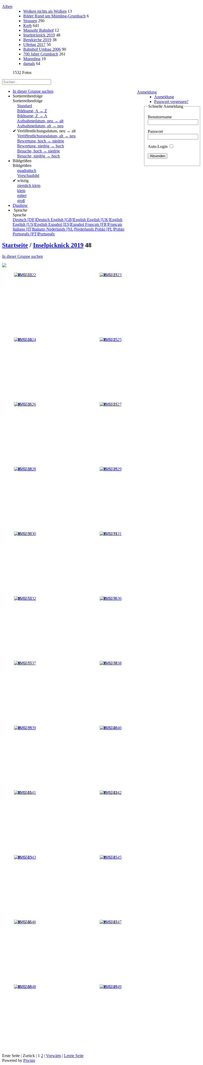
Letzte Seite (74, 1055)
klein (21, 190)
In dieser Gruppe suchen (22, 256)
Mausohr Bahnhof (38, 30)
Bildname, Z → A (32, 116)
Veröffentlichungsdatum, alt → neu (46, 136)
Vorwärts (53, 1055)
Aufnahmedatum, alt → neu (40, 126)
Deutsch (32, 219)
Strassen (30, 20)
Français (103, 224)
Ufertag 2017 (34, 44)
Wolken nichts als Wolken (45, 11)
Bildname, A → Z (32, 111)
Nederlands (70, 229)
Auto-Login (158, 146)
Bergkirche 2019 (37, 40)
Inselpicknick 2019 (39, 35)
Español (66, 224)
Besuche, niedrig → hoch (38, 156)
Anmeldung (147, 92)
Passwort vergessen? (171, 101)
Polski (109, 229)
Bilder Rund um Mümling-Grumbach (54, 16)
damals (29, 63)
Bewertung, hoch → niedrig (40, 141)
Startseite (15, 245)
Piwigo (29, 1060)
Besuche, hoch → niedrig (38, 151)
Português (34, 234)
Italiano (29, 229)
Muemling (31, 59)
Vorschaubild (28, 175)
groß (21, 200)
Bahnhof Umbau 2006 (42, 49)
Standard (24, 106)
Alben (7, 6)
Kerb (27, 25)
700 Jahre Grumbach (40, 54)
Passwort (155, 131)
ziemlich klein (28, 185)
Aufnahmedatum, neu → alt (40, 121)
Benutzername (160, 117)
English (69, 219)
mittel (21, 195)
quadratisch (26, 170)
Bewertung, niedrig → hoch (40, 146)
